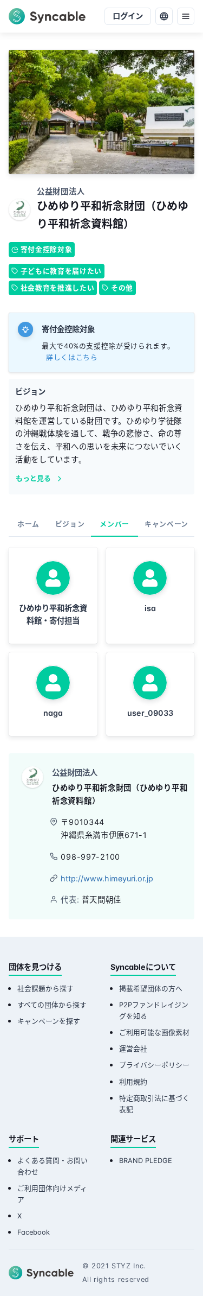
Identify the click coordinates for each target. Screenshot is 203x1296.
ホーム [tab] (28, 524)
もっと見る (33, 478)
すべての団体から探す (52, 1005)
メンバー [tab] (114, 524)
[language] (164, 16)
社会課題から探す (45, 988)
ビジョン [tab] (70, 524)
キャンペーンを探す (48, 1021)
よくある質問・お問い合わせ (52, 1166)
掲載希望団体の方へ (150, 988)
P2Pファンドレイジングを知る (153, 1010)
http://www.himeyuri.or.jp (107, 878)
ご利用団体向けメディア (52, 1194)
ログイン (128, 16)
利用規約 (133, 1082)
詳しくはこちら (71, 357)
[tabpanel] (101, 642)
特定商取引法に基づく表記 (154, 1104)
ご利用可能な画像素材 (154, 1032)
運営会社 (133, 1049)
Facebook (33, 1232)
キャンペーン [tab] (166, 524)
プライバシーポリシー (154, 1065)
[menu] (185, 16)
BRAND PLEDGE (145, 1161)
